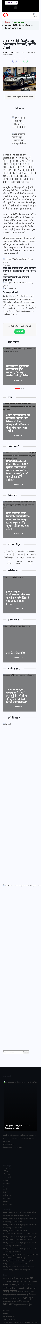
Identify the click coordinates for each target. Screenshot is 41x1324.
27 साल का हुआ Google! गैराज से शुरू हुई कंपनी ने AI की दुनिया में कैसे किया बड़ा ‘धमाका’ (16, 696)
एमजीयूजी (21, 1282)
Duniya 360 (7, 1204)
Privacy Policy (8, 1316)
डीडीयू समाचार (10, 1291)
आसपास (26, 1278)
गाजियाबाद (7, 1288)
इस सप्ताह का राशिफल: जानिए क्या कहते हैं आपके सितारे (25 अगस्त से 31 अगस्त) (18, 598)
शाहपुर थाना (16, 1301)
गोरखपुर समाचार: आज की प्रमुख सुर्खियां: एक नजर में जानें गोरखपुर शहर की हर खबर (19, 1220)
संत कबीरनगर (27, 1301)
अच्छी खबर (14, 1278)
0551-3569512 (8, 1144)
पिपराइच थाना (6, 1295)
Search (26, 1052)
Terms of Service (10, 1319)
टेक (35, 1288)
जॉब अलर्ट (6, 1174)
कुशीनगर (5, 1285)
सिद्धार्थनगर (17, 1305)
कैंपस (11, 1285)
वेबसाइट (28, 217)
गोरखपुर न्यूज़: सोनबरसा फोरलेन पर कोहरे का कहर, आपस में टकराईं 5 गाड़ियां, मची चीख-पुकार (19, 1268)
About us (6, 1310)
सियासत (22, 1305)
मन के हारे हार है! (15, 653)
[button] (15, 388)
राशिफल (5, 1171)
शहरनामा (10, 1301)
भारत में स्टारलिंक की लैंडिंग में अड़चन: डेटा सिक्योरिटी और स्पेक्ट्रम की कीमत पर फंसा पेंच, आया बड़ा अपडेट (18, 423)
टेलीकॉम (5, 1192)
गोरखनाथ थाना (17, 1288)
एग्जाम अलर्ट (7, 1177)
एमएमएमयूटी (14, 1281)
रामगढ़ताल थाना (6, 1298)
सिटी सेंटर (8, 1304)
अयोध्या (22, 1278)
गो (13, 1288)
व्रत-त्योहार (6, 1183)
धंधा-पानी (6, 1186)
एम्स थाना (26, 1282)
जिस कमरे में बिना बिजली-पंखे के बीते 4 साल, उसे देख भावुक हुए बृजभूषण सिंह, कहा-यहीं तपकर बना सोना (18, 521)
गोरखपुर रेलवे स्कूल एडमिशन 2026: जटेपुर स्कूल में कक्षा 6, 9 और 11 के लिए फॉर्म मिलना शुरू (20, 1256)
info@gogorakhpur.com (12, 1147)
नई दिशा (5, 1189)
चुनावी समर (24, 1288)
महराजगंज (23, 1295)
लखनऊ (17, 1298)
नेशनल (31, 1291)
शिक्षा (21, 1301)
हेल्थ (30, 1305)
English (6, 1201)
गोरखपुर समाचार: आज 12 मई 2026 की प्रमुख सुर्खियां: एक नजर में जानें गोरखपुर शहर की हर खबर (20, 1214)
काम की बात (19, 22)
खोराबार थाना (32, 1285)
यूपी (28, 1294)
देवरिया (19, 1291)
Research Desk (19, 53)
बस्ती (11, 1295)
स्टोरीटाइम (6, 1180)
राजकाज (33, 1295)
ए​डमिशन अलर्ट (7, 1195)
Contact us (7, 1313)
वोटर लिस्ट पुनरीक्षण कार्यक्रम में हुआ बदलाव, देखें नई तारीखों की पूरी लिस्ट (17, 371)
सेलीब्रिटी (27, 1305)
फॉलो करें (19, 331)
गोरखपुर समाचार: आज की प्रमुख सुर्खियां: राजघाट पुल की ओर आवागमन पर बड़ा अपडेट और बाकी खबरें (19, 1238)
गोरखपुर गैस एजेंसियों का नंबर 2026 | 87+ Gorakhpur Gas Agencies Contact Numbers (20, 1232)
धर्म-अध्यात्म (7, 1168)
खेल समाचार (24, 1285)
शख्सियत (5, 1301)
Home (7, 22)
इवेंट (31, 1278)
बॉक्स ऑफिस (16, 1295)
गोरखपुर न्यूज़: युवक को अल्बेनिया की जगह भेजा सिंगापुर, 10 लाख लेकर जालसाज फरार (18, 1262)
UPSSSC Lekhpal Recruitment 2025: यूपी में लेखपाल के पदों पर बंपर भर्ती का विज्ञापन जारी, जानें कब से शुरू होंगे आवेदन (17, 470)
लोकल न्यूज (26, 1298)
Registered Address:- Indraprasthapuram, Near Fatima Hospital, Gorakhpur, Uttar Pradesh (19, 1138)
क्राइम (16, 1284)
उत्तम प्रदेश (6, 1282)
